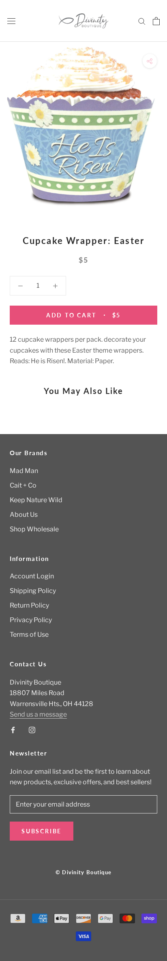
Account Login (32, 576)
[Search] (142, 20)
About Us (24, 514)
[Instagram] (32, 730)
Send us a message (38, 714)
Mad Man (24, 471)
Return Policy (29, 605)
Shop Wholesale (34, 529)
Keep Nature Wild (36, 500)
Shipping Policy (33, 591)
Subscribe (41, 831)
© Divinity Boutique (84, 872)
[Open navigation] (11, 21)
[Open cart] (156, 21)
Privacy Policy (31, 620)
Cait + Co (23, 485)
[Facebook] (13, 730)
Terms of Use (29, 634)
